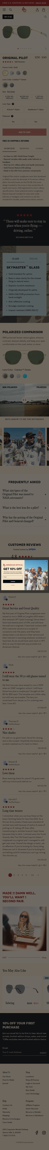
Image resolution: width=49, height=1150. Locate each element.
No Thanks (13, 585)
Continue (13, 581)
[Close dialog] (46, 561)
